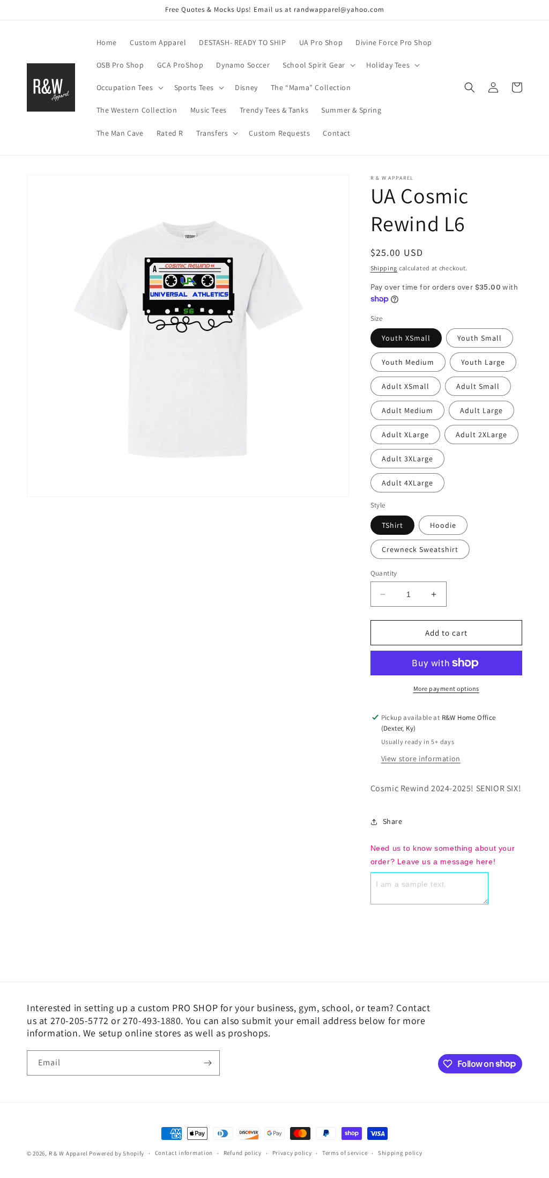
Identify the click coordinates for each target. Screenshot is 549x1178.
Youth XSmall (406, 338)
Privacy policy (292, 1153)
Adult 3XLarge (407, 458)
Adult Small (478, 386)
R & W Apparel (68, 1153)
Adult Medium (407, 410)
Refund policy (243, 1153)
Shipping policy (400, 1153)
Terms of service (344, 1153)
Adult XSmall (405, 386)
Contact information (184, 1153)
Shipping (384, 268)
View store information (421, 758)
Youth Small (479, 338)
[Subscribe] (207, 1063)
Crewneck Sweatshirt (420, 549)
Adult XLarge (405, 434)
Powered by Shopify (116, 1153)
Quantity (383, 573)
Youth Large (483, 362)
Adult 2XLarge (481, 434)
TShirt (392, 525)
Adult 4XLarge (407, 483)
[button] (318, 65)
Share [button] (393, 821)
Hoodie (443, 525)
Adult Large (481, 410)
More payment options (446, 688)
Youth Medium (408, 362)
